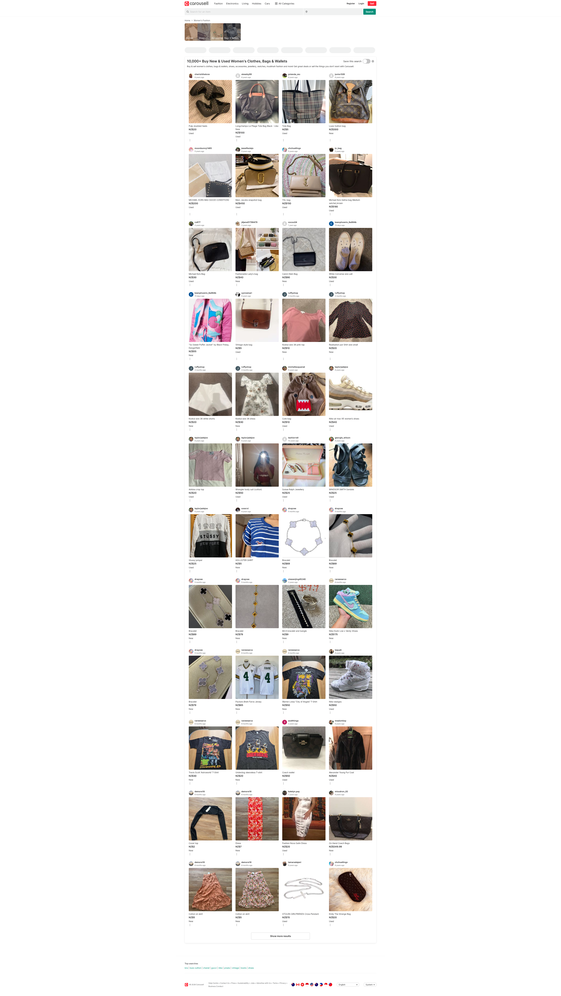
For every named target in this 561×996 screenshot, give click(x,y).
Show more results (280, 936)
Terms (275, 983)
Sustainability (243, 983)
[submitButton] (369, 12)
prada (227, 968)
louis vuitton (195, 968)
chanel (206, 968)
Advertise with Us (264, 983)
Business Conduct (215, 986)
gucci (214, 968)
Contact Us (224, 983)
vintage (235, 968)
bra (186, 968)
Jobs (253, 983)
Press (233, 983)
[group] (280, 32)
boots (243, 968)
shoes (251, 968)
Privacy (283, 983)
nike (220, 968)
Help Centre (213, 983)
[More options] (190, 140)
